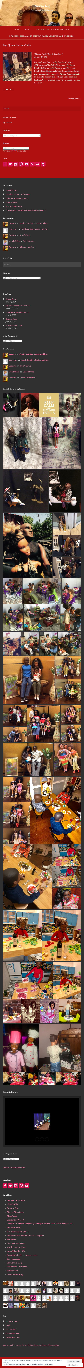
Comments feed (12, 1333)
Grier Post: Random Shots (17, 198)
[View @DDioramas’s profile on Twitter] (10, 164)
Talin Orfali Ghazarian (17, 1267)
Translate (21, 151)
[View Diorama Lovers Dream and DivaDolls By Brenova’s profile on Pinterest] (21, 164)
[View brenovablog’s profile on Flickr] (37, 164)
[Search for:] (42, 108)
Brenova (12, 223)
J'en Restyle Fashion (16, 1200)
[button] (12, 405)
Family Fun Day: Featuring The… (33, 223)
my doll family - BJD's (16, 1251)
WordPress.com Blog (16, 1247)
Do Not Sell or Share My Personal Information (40, 1345)
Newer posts (73, 99)
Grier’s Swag (11, 202)
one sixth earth (13, 1228)
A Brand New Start (14, 206)
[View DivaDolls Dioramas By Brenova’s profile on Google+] (32, 164)
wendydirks (14, 241)
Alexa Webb (12, 1216)
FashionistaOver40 (15, 1220)
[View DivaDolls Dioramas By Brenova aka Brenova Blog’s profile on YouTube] (26, 164)
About (28, 29)
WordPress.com (12, 1337)
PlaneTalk (11, 1239)
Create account (12, 1321)
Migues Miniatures (15, 1212)
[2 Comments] (7, 89)
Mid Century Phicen (15, 1243)
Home (17, 29)
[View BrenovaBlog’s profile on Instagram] (16, 1185)
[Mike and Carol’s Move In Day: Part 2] (10, 89)
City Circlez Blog (14, 1263)
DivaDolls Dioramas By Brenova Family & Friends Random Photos (42, 36)
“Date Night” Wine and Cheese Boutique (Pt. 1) (26, 210)
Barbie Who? (12, 1271)
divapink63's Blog (15, 1274)
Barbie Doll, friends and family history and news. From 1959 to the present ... (40, 1224)
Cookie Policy (48, 1364)
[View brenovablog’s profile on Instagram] (16, 164)
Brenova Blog (42, 6)
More (40, 83)
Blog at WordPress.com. (12, 1345)
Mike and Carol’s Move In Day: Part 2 (48, 54)
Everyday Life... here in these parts (22, 1255)
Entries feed (11, 1329)
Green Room (11, 190)
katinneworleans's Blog (17, 1231)
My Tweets (7, 122)
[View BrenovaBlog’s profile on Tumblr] (43, 164)
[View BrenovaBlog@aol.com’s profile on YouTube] (26, 1185)
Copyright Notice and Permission (53, 29)
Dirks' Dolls (12, 1204)
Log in (8, 1325)
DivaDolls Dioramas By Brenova (14, 1167)
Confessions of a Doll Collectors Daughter (25, 1235)
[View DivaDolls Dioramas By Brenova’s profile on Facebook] (5, 164)
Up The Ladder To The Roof (18, 194)
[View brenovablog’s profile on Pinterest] (21, 1185)
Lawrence (13, 229)
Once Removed (13, 1259)
